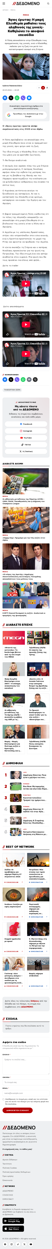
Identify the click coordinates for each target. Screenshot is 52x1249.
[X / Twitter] (11, 98)
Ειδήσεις (35, 1001)
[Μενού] (3, 3)
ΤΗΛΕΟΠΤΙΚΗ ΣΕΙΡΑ (12, 390)
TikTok (28, 445)
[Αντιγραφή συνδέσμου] (35, 379)
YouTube (28, 438)
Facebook (27, 424)
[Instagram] (11, 1244)
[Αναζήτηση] (48, 3)
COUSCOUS (8, 1195)
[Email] (29, 379)
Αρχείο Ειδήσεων (10, 1160)
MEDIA (12, 10)
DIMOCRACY (8, 1199)
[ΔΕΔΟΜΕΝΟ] (26, 3)
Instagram (27, 431)
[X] (24, 1244)
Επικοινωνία (7, 1180)
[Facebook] (5, 98)
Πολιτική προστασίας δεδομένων (16, 1172)
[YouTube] (30, 1244)
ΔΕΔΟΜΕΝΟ (27, 1007)
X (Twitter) (28, 451)
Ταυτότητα (7, 1164)
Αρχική (5, 10)
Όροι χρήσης (8, 1176)
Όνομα (6, 1077)
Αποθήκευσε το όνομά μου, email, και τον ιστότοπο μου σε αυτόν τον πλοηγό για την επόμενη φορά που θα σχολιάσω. (27, 1101)
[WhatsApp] (17, 98)
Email (6, 1088)
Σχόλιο (6, 1054)
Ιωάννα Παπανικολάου (12, 86)
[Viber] (23, 98)
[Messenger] (29, 98)
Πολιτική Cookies (10, 1168)
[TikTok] (17, 1244)
